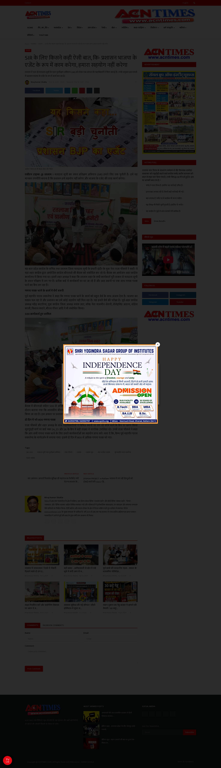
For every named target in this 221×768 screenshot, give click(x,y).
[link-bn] (110, 384)
